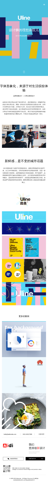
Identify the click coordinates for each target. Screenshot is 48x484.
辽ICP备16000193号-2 (29, 480)
